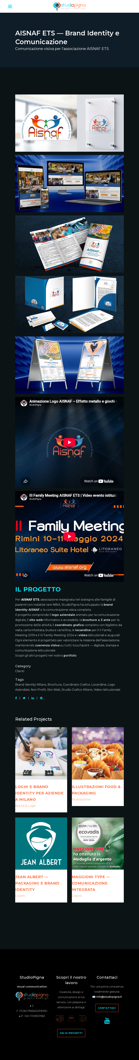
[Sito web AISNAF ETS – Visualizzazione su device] (69, 185)
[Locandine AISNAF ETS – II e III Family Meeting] (69, 366)
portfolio (70, 655)
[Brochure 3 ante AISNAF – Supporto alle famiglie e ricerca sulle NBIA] (69, 245)
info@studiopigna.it (109, 996)
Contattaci (107, 1008)
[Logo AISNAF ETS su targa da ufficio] (69, 124)
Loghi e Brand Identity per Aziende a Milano (39, 793)
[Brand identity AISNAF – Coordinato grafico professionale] (69, 306)
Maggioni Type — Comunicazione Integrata (91, 883)
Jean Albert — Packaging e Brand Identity (37, 883)
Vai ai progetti (71, 1033)
